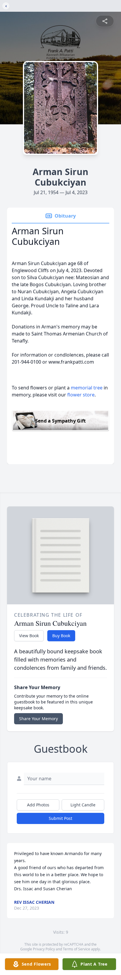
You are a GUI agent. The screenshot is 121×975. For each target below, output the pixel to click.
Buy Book (61, 635)
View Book (29, 635)
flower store (81, 394)
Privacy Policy (44, 949)
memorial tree (86, 387)
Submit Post (60, 818)
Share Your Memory (38, 718)
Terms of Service (76, 949)
